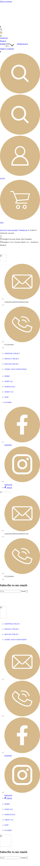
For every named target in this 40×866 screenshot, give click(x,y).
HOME (7, 376)
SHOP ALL (8, 381)
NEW (6, 397)
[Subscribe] (27, 591)
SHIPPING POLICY (12, 353)
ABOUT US (8, 392)
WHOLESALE (9, 387)
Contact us (23, 230)
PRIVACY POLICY (11, 359)
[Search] (20, 93)
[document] (20, 242)
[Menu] (1, 30)
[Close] (1, 236)
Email (23, 591)
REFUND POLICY (11, 364)
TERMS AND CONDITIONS (15, 369)
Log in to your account (9, 230)
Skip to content (6, 1)
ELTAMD (8, 402)
